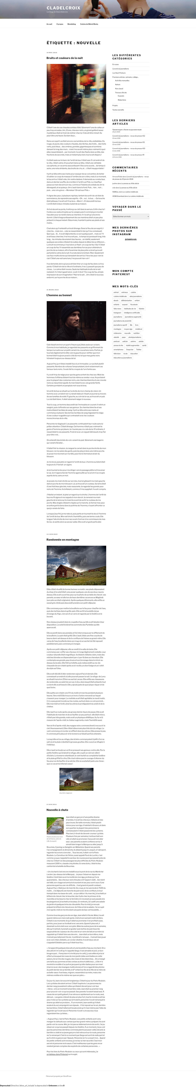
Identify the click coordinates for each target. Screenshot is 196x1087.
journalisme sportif (120, 325)
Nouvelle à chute (57, 810)
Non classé (119, 89)
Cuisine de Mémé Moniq (89, 24)
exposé (124, 304)
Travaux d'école (121, 92)
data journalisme (136, 296)
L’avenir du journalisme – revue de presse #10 (128, 148)
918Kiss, (115, 192)
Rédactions (122, 100)
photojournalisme (135, 337)
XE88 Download (118, 196)
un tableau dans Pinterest (57, 1054)
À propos (59, 24)
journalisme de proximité (122, 321)
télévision (117, 354)
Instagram (117, 313)
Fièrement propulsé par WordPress (58, 1076)
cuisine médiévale (120, 296)
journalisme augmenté (133, 317)
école (125, 354)
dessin (116, 300)
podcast (117, 341)
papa (124, 337)
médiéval (138, 329)
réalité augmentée (132, 345)
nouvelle (127, 333)
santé (144, 345)
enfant (137, 300)
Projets (115, 105)
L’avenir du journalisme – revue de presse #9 (128, 155)
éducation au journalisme (123, 358)
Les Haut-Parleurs (119, 73)
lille (131, 325)
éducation (134, 354)
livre (136, 325)
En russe (115, 64)
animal (116, 292)
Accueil (49, 24)
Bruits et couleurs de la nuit (65, 58)
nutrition (137, 333)
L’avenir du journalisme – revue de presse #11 (128, 142)
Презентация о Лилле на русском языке (127, 130)
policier (125, 341)
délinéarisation (126, 300)
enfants (116, 304)
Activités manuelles (122, 80)
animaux (124, 292)
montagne (117, 329)
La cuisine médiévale (130, 192)
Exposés (121, 96)
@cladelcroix (131, 239)
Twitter (138, 349)
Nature (117, 84)
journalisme (118, 317)
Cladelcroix (64, 7)
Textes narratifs (118, 110)
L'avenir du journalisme (120, 69)
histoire (141, 309)
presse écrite (118, 345)
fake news (117, 309)
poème (133, 341)
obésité (116, 337)
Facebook (134, 304)
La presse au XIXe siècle (130, 183)
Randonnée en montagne (63, 539)
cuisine (133, 292)
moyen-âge (128, 329)
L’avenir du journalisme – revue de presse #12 (128, 136)
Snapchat (129, 349)
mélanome (117, 333)
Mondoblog (71, 24)
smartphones (118, 349)
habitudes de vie (130, 309)
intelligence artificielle (132, 313)
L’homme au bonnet (59, 295)
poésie (141, 341)
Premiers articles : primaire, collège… (125, 77)
